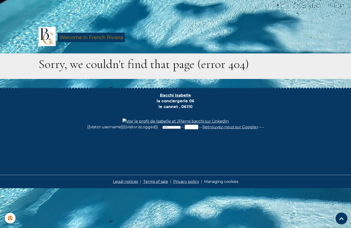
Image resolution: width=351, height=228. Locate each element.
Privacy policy (186, 181)
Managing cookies (221, 181)
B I (175, 95)
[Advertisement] (87, 10)
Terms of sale (155, 181)
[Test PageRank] (172, 127)
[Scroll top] (341, 218)
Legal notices (125, 181)
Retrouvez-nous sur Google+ (230, 127)
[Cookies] (10, 218)
